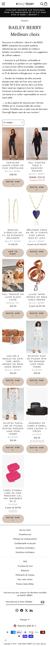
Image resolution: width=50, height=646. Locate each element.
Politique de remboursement (25, 538)
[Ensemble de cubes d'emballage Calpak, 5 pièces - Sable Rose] (34, 441)
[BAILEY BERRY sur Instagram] (17, 610)
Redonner (25, 570)
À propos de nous (25, 566)
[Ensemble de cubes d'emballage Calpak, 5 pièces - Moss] (37, 441)
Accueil (24, 20)
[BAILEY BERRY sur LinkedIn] (31, 610)
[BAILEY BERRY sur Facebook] (21, 610)
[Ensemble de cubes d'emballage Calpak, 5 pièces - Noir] (31, 441)
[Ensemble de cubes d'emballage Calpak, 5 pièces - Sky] (43, 441)
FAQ (25, 561)
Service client (25, 530)
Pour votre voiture (25, 579)
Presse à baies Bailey (25, 584)
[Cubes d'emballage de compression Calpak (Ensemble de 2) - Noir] (10, 511)
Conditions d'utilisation (25, 548)
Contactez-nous (25, 534)
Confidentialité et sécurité (25, 543)
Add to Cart (13, 252)
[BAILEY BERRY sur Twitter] (26, 610)
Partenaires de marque (25, 574)
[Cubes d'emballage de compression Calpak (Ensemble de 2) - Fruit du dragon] (13, 511)
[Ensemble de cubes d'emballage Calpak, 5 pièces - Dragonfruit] (40, 441)
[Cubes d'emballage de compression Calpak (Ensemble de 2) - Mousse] (16, 511)
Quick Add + (13, 182)
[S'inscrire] (42, 602)
